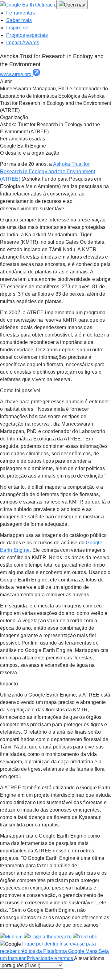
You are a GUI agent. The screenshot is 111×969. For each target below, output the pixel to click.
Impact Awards (22, 42)
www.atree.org (16, 74)
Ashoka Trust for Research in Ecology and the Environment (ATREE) (47, 171)
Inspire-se (17, 27)
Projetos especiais (27, 35)
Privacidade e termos (50, 958)
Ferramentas (20, 12)
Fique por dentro (41, 943)
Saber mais (19, 20)
